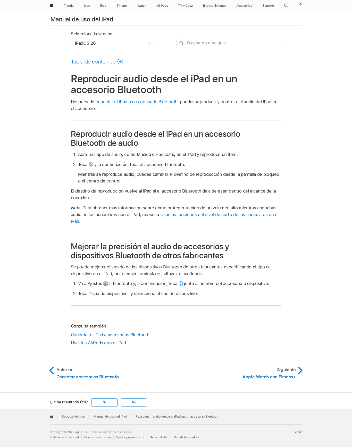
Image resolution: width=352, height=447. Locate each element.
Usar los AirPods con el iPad (98, 342)
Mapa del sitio (159, 437)
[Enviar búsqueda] (182, 43)
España (297, 432)
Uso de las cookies (186, 437)
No (134, 402)
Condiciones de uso (97, 437)
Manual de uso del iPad (82, 19)
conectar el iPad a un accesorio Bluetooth (137, 101)
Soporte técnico (73, 416)
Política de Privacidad (64, 437)
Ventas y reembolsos (130, 437)
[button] (286, 5)
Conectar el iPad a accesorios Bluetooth (110, 334)
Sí (104, 402)
